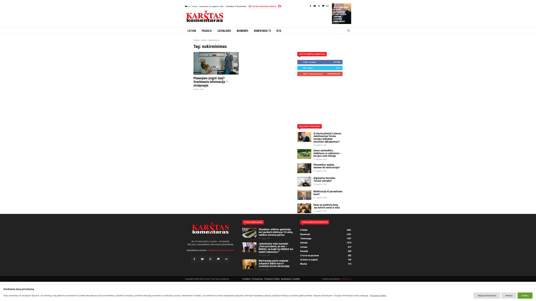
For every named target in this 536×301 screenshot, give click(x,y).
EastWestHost (345, 279)
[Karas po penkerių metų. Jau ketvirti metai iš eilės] (304, 208)
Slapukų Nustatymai (487, 295)
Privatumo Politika (378, 295)
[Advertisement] (278, 17)
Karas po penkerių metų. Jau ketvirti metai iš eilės (327, 206)
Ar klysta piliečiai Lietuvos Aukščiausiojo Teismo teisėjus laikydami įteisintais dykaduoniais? (340, 14)
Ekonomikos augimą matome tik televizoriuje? (327, 166)
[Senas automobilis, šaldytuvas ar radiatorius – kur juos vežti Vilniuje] (304, 154)
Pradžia (196, 40)
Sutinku (525, 295)
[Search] (348, 30)
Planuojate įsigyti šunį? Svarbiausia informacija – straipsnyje (210, 82)
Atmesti (508, 295)
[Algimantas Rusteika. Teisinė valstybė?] (304, 181)
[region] (268, 293)
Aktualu (197, 73)
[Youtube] (314, 6)
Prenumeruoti (334, 74)
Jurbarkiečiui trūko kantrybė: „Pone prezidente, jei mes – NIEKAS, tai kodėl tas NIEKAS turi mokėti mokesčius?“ (276, 247)
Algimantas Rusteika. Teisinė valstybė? (325, 179)
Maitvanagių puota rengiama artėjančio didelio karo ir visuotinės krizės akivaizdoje (274, 263)
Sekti (338, 68)
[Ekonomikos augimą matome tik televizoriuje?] (304, 168)
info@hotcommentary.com (220, 250)
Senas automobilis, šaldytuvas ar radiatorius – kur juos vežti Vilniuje (327, 153)
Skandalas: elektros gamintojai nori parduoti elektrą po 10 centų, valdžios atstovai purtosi (276, 232)
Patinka (337, 62)
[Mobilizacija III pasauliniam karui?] (304, 195)
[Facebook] (310, 6)
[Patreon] (323, 6)
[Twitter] (319, 6)
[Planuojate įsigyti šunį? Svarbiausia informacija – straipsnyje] (216, 63)
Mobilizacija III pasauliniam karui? (328, 193)
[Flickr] (327, 6)
